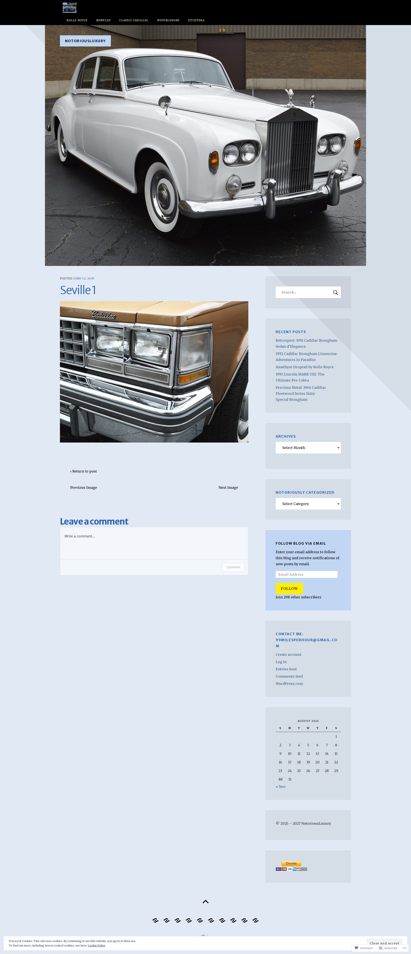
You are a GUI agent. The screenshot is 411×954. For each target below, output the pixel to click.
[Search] (308, 292)
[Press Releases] (200, 919)
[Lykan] (211, 919)
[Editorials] (166, 919)
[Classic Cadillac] (255, 919)
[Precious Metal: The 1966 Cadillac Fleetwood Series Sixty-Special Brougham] (233, 919)
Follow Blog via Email (301, 543)
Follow (289, 588)
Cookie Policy (96, 945)
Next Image (228, 487)
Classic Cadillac (133, 20)
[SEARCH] (336, 292)
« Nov (281, 786)
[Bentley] (244, 919)
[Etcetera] (177, 919)
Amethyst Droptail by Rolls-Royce (305, 367)
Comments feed (289, 676)
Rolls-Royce (77, 20)
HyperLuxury (168, 20)
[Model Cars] (188, 919)
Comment (233, 567)
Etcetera (196, 20)
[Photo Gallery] (155, 919)
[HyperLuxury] (222, 919)
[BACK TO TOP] (205, 901)
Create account (288, 654)
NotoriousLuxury (85, 41)
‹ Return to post (83, 471)
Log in (281, 662)
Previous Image (83, 487)
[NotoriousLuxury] (205, 145)
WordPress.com (289, 683)
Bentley (103, 20)
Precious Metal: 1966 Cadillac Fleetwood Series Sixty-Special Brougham (301, 393)
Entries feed (286, 669)
